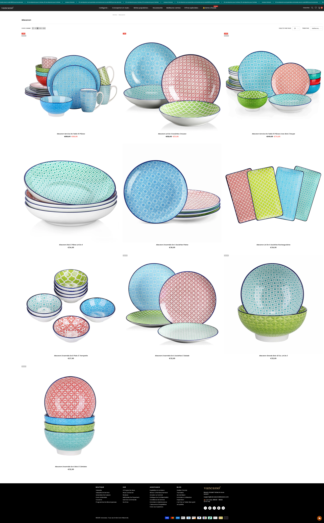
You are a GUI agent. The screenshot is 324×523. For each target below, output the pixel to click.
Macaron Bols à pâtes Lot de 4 (71, 245)
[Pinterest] (214, 508)
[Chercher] (312, 8)
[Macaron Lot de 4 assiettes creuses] (172, 82)
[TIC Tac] (218, 508)
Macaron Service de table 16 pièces (71, 134)
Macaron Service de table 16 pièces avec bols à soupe (273, 134)
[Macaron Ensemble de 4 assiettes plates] (172, 193)
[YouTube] (223, 508)
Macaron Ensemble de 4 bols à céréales (71, 467)
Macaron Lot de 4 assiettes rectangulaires (273, 245)
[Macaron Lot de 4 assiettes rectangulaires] (273, 193)
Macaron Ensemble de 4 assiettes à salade (172, 356)
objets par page (285, 28)
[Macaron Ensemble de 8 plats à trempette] (71, 304)
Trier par (305, 28)
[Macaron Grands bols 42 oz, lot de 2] (273, 304)
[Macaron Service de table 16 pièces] (71, 82)
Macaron (122, 15)
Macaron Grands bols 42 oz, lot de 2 (273, 356)
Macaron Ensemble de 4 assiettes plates (172, 245)
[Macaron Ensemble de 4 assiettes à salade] (172, 304)
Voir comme (26, 28)
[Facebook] (205, 508)
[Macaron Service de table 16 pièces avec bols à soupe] (273, 82)
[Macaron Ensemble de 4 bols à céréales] (71, 415)
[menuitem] (103, 9)
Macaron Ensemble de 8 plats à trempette (71, 356)
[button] (33, 28)
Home (115, 15)
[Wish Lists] (316, 8)
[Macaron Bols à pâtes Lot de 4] (71, 193)
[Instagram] (209, 508)
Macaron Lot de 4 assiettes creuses (172, 134)
